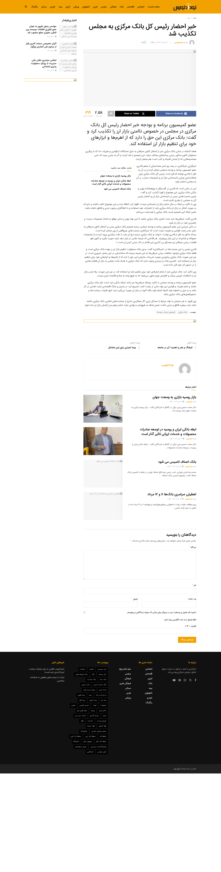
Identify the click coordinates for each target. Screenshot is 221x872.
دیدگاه (192, 547)
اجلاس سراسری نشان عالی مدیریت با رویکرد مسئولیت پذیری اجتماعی (43, 63)
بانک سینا (103, 679)
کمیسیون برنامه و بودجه (166, 312)
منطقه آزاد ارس (90, 736)
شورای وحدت (101, 721)
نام (194, 585)
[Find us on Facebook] (195, 680)
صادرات (90, 721)
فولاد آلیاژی (102, 726)
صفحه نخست (154, 6)
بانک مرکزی (183, 312)
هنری (95, 6)
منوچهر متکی (87, 741)
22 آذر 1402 (51, 70)
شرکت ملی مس (80, 715)
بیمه (60, 6)
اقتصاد (91, 669)
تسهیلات (103, 705)
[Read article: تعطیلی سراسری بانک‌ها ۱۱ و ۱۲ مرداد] (103, 506)
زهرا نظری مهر (82, 710)
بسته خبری (102, 690)
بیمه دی (103, 700)
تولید (94, 705)
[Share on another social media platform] (111, 114)
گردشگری (90, 752)
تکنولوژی (86, 6)
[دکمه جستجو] (26, 7)
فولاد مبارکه (91, 726)
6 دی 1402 (51, 50)
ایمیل (134, 599)
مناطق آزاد (83, 731)
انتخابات (82, 669)
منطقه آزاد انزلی (76, 736)
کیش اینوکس (101, 752)
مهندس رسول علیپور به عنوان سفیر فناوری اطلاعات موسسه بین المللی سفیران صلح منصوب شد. (41, 29)
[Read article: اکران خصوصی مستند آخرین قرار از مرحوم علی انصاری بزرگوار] (68, 48)
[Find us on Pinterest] (179, 680)
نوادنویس (189, 401)
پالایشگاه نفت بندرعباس (98, 747)
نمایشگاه (76, 741)
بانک (122, 6)
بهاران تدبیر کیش (89, 690)
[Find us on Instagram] (185, 680)
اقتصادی (130, 6)
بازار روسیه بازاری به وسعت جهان (115, 176)
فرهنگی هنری (125, 683)
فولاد (82, 721)
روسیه (93, 710)
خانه (194, 18)
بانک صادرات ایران (100, 685)
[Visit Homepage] (184, 7)
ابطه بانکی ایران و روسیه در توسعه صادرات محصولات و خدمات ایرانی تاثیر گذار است (111, 182)
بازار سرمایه (102, 674)
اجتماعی (140, 6)
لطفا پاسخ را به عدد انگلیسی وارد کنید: (180, 619)
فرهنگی (113, 6)
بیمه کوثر (82, 700)
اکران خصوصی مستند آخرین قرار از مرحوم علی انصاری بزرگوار (41, 45)
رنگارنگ (34, 6)
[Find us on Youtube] (174, 680)
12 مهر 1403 (178, 439)
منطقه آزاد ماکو (101, 741)
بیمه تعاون (81, 695)
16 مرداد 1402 (162, 42)
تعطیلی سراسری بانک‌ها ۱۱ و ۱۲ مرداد (171, 494)
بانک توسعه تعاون (81, 674)
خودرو (52, 6)
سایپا (104, 715)
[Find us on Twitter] (190, 680)
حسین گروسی (84, 705)
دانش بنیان (102, 710)
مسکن (44, 6)
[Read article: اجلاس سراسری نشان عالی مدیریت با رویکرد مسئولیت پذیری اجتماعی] (68, 65)
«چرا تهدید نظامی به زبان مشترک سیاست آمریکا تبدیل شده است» (46, 670)
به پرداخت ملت (101, 695)
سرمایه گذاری (94, 715)
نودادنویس (178, 42)
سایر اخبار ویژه (125, 669)
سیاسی (104, 6)
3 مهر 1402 (51, 36)
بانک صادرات (91, 679)
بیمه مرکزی (93, 700)
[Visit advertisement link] (139, 326)
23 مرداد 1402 (177, 466)
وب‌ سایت (192, 598)
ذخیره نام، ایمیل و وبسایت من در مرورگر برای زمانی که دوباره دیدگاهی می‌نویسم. (161, 612)
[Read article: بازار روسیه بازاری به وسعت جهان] (103, 409)
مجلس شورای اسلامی (98, 731)
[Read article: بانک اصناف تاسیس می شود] (103, 474)
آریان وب (176, 768)
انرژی (68, 6)
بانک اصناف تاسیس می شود (117, 189)
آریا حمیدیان (102, 669)
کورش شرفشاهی (80, 747)
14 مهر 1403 (178, 401)
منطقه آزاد (103, 736)
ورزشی (76, 6)
